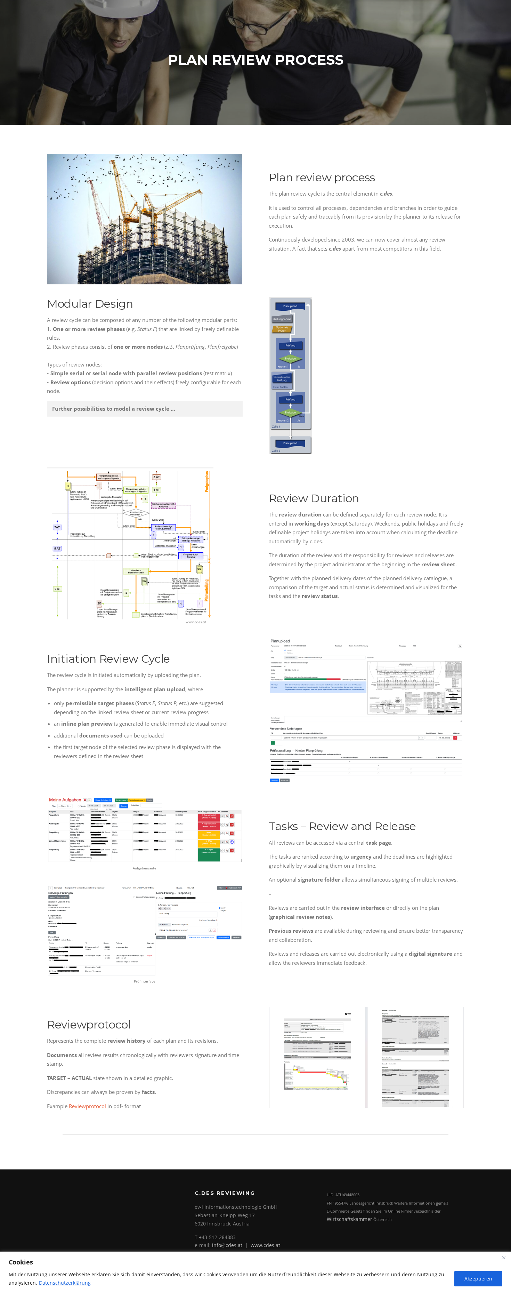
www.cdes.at (265, 1245)
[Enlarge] (302, 306)
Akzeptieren (478, 1278)
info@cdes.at (227, 1245)
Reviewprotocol (87, 1106)
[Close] (504, 1257)
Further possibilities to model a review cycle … (113, 408)
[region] (255, 1272)
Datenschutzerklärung (65, 1282)
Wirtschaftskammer (349, 1219)
